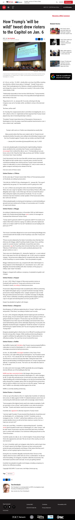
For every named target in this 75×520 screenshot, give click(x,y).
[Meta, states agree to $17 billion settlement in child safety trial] (55, 53)
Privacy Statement (46, 507)
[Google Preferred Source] (61, 76)
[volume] (8, 7)
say (11, 246)
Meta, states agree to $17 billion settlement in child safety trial (66, 52)
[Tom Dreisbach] (6, 488)
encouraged (6, 151)
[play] (4, 7)
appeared (14, 410)
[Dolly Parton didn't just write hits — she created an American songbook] (55, 42)
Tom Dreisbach (11, 38)
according (16, 285)
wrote (4, 427)
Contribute (44, 504)
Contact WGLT (30, 504)
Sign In (61, 2)
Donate (69, 2)
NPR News (10, 473)
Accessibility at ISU (62, 504)
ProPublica (20, 345)
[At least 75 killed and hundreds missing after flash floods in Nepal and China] (55, 64)
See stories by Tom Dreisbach (20, 491)
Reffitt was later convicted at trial (12, 373)
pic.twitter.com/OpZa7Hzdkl (36, 138)
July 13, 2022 (38, 141)
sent (27, 214)
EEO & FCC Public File (31, 507)
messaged (20, 352)
